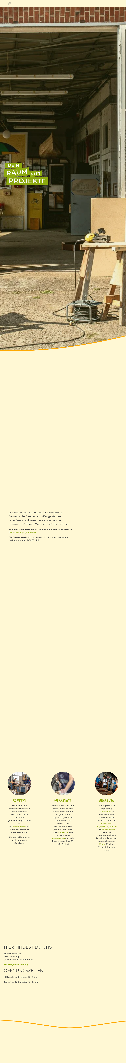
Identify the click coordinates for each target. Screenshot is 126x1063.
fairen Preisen (19, 826)
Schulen (113, 826)
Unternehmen (109, 829)
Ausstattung (58, 838)
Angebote (63, 832)
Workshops (105, 811)
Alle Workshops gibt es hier (22, 532)
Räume (102, 844)
